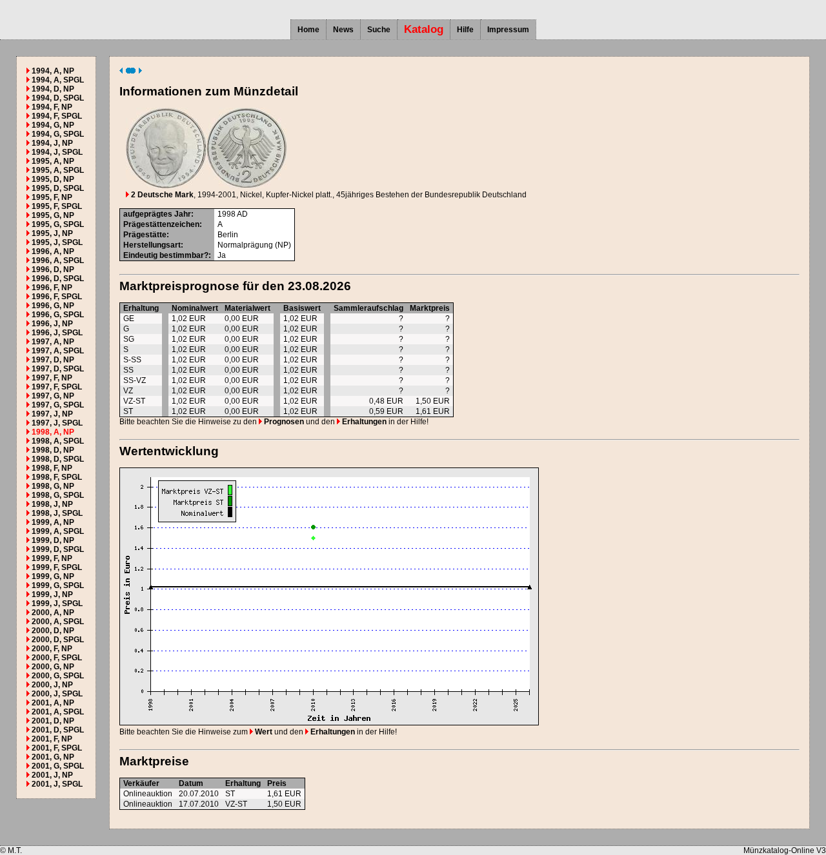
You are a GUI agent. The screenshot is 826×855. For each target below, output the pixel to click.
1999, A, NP (53, 522)
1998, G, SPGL (58, 495)
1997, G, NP (53, 395)
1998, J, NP (52, 504)
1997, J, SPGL (57, 423)
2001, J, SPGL (57, 784)
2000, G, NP (53, 666)
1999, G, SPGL (58, 585)
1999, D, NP (53, 540)
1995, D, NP (53, 179)
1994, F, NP (52, 107)
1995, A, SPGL (58, 170)
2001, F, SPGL (57, 747)
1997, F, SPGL (57, 386)
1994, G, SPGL (58, 134)
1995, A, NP (53, 161)
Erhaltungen (363, 421)
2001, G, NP (53, 757)
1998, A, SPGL (58, 441)
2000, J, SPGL (57, 693)
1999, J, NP (52, 594)
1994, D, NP (53, 88)
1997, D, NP (53, 359)
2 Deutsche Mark (161, 194)
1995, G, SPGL (58, 224)
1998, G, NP (53, 486)
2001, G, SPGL (58, 766)
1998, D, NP (53, 450)
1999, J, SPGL (57, 603)
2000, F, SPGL (57, 657)
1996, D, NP (53, 269)
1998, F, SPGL (57, 477)
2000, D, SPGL (58, 639)
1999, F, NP (52, 558)
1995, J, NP (52, 233)
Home (308, 29)
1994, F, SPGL (57, 116)
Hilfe (465, 29)
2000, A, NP (53, 612)
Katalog (423, 29)
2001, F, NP (52, 738)
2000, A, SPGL (58, 621)
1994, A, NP (53, 70)
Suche (378, 29)
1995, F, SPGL (57, 206)
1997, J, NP (52, 413)
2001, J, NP (52, 775)
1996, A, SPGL (58, 260)
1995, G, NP (53, 215)
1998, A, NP (53, 432)
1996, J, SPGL (57, 332)
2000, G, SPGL (58, 675)
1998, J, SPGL (57, 513)
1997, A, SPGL (58, 350)
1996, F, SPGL (57, 296)
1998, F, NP (52, 468)
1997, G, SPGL (58, 404)
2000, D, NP (53, 630)
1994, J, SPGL (57, 152)
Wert (262, 731)
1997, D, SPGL (58, 368)
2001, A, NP (53, 702)
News (343, 29)
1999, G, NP (53, 576)
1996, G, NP (53, 305)
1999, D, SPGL (58, 549)
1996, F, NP (52, 287)
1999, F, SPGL (57, 567)
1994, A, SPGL (58, 79)
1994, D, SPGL (58, 98)
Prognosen (283, 421)
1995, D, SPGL (58, 188)
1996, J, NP (52, 323)
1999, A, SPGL (58, 531)
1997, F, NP (52, 377)
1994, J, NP (52, 143)
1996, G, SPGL (58, 314)
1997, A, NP (53, 341)
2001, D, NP (53, 720)
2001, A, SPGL (58, 711)
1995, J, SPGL (57, 242)
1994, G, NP (53, 125)
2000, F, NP (52, 648)
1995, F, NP (52, 197)
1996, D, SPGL (58, 278)
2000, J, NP (52, 684)
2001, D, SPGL (58, 729)
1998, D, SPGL (58, 459)
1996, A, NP (53, 251)
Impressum (508, 29)
